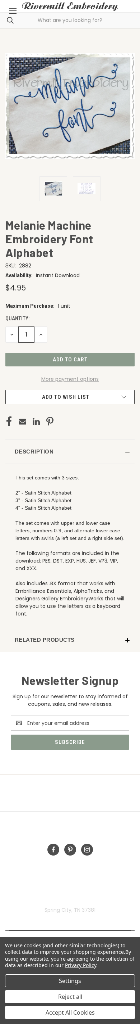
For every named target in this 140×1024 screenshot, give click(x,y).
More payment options (70, 379)
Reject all (70, 997)
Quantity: (17, 318)
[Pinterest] (49, 421)
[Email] (22, 421)
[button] (70, 451)
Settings (70, 981)
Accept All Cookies (70, 1012)
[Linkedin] (36, 421)
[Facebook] (9, 421)
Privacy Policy (80, 965)
